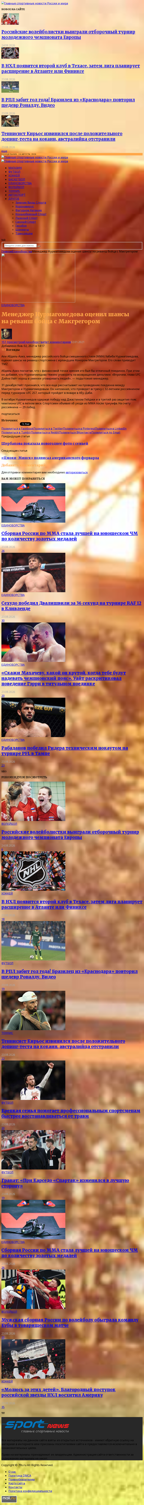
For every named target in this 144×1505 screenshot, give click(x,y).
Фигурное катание (28, 210)
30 (3, 620)
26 (3, 551)
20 (3, 696)
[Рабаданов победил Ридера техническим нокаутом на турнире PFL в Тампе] (33, 736)
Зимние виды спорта (30, 202)
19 (3, 989)
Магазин (15, 168)
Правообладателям (21, 1479)
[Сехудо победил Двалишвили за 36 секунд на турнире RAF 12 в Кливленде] (33, 591)
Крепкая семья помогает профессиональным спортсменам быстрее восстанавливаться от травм (70, 1113)
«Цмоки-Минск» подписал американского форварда (50, 458)
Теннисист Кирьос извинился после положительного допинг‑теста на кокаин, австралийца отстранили (61, 136)
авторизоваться (76, 472)
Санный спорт (25, 222)
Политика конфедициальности (30, 1491)
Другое (13, 199)
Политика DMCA (19, 1475)
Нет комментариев (57, 342)
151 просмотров (12, 342)
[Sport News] (34, 3)
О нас (12, 1472)
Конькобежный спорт (31, 214)
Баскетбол (16, 179)
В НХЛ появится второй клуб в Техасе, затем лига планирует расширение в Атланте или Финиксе (70, 68)
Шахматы (22, 229)
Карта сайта (16, 1483)
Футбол (14, 172)
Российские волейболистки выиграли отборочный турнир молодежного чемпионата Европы (68, 34)
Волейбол (16, 187)
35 (3, 1407)
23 (3, 765)
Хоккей (14, 175)
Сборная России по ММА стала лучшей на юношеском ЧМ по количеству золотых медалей (69, 536)
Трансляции (24, 233)
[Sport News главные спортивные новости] (36, 1433)
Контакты (15, 1487)
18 (3, 919)
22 (3, 1059)
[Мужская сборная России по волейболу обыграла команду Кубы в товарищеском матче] (33, 1308)
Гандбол (21, 226)
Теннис (14, 191)
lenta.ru (24, 420)
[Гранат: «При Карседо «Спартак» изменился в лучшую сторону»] (33, 1168)
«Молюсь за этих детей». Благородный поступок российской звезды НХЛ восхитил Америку (58, 1392)
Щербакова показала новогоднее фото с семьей (44, 444)
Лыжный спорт (26, 218)
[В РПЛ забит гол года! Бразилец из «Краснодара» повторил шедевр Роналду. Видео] (10, 92)
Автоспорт (17, 195)
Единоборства (20, 183)
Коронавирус (24, 206)
